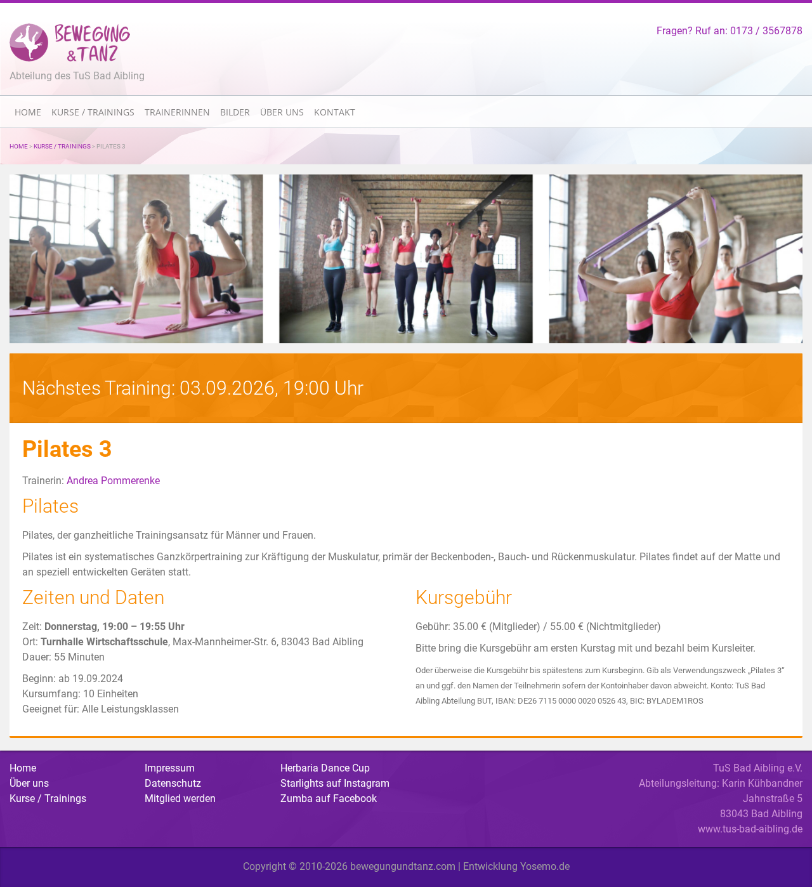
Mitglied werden (180, 798)
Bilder (235, 112)
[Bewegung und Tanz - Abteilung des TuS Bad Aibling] (70, 42)
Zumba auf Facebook (328, 798)
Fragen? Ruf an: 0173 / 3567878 (729, 31)
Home (28, 112)
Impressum (170, 768)
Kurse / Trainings (92, 112)
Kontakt (334, 112)
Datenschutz (173, 783)
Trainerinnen (177, 112)
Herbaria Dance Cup (325, 768)
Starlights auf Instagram (335, 783)
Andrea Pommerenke (113, 481)
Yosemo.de (545, 866)
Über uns (282, 112)
